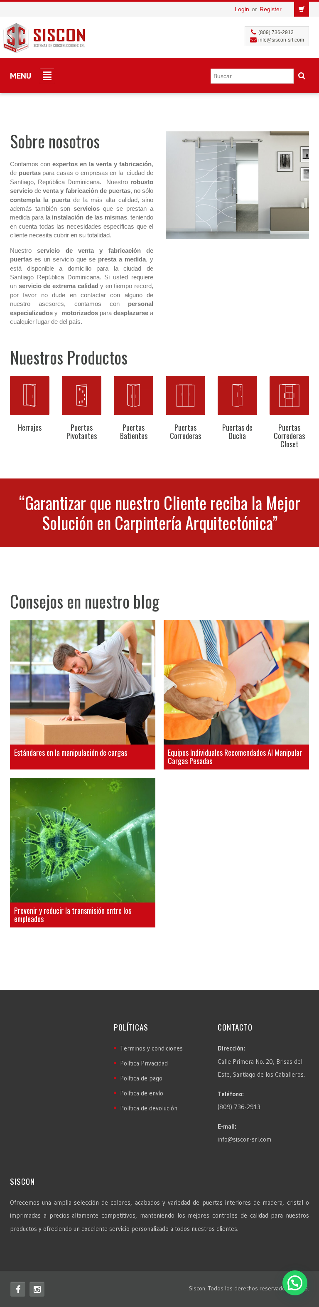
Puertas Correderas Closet (289, 435)
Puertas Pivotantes (81, 431)
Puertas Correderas (185, 431)
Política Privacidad (144, 1063)
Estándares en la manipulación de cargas (70, 752)
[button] (294, 1282)
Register (271, 9)
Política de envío (141, 1093)
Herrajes (30, 427)
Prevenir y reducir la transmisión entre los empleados (72, 914)
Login (242, 9)
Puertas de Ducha (237, 431)
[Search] (301, 76)
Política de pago (141, 1078)
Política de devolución (148, 1108)
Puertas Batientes (133, 431)
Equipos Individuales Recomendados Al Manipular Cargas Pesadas (235, 756)
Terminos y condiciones (151, 1048)
